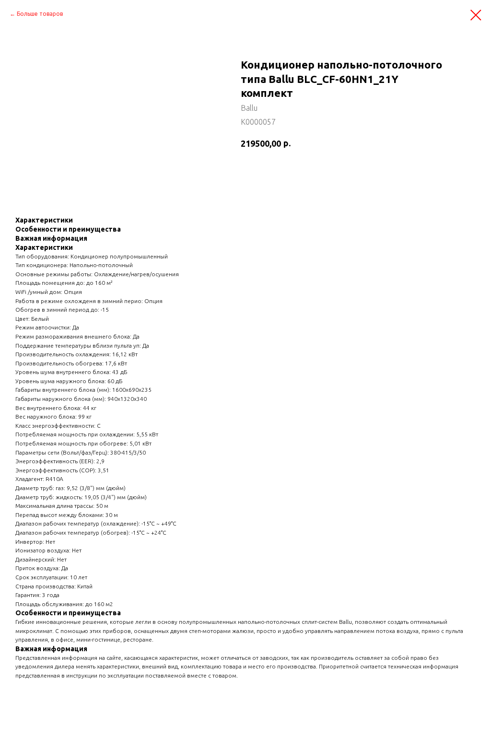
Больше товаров (40, 14)
